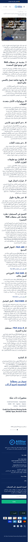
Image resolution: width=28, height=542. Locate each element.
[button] (23, 6)
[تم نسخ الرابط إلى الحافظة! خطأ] (22, 37)
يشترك (13, 517)
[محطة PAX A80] (17, 278)
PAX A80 (19, 256)
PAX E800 (18, 310)
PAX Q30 (18, 282)
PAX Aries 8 (17, 341)
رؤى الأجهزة (19, 11)
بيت (24, 11)
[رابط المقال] (12, 429)
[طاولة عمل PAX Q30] (18, 306)
